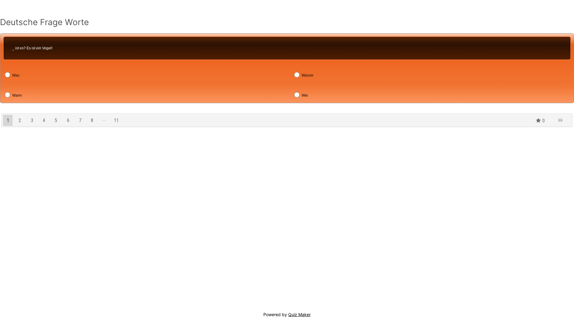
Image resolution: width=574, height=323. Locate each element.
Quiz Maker (299, 314)
